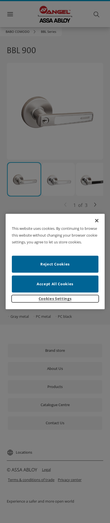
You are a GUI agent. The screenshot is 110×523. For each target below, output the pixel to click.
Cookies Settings (55, 298)
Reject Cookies (55, 263)
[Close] (97, 221)
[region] (55, 261)
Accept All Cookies (55, 283)
